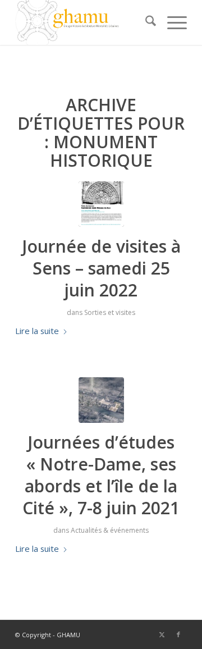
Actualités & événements (110, 530)
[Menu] (171, 22)
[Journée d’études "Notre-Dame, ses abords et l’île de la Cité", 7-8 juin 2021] (101, 400)
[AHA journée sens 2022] (101, 204)
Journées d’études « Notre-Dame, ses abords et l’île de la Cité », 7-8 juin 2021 (101, 475)
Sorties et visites (109, 312)
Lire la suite (37, 330)
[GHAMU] (84, 22)
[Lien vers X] (161, 634)
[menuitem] (145, 22)
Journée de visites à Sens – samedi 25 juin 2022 (101, 268)
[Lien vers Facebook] (178, 634)
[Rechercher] (145, 22)
